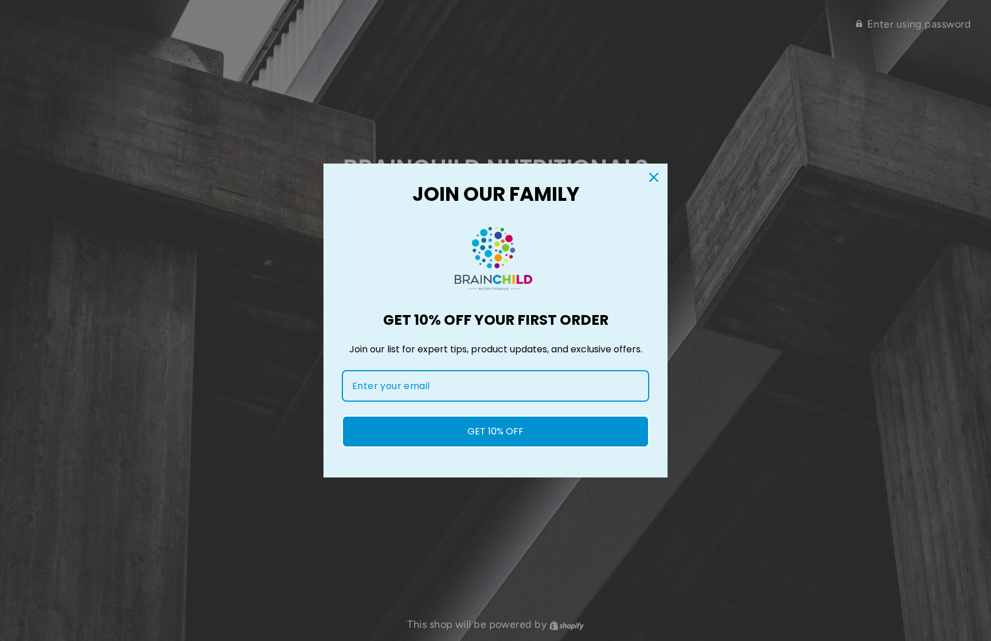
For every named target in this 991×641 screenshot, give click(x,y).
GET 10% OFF (495, 431)
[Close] (654, 177)
